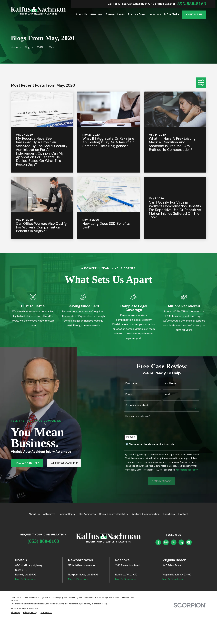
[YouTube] (188, 542)
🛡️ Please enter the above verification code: (150, 444)
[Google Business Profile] (173, 542)
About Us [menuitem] (81, 14)
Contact (183, 514)
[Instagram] (165, 542)
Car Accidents (87, 514)
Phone (128, 394)
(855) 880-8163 (43, 541)
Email (167, 394)
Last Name (170, 383)
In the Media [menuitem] (171, 14)
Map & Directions (25, 579)
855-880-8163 (191, 4)
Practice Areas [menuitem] (136, 14)
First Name (131, 383)
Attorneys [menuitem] (96, 14)
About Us (34, 514)
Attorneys (49, 514)
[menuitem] (15, 613)
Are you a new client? (137, 405)
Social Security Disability (113, 514)
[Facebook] (158, 542)
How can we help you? (138, 416)
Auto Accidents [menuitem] (115, 14)
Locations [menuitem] (155, 14)
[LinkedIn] (181, 542)
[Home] (38, 11)
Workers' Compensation (146, 514)
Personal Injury (67, 514)
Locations (169, 514)
